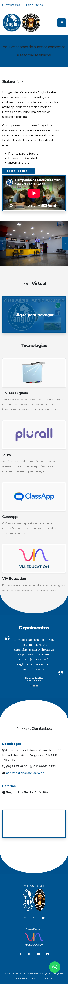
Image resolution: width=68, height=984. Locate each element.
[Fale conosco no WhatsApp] (54, 967)
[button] (30, 686)
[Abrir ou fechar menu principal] (61, 22)
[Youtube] (43, 918)
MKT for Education (43, 978)
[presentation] (3, 243)
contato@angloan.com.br (25, 773)
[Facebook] (25, 918)
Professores (12, 5)
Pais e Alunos (33, 5)
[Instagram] (34, 918)
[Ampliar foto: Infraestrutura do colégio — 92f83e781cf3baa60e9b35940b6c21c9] (34, 243)
